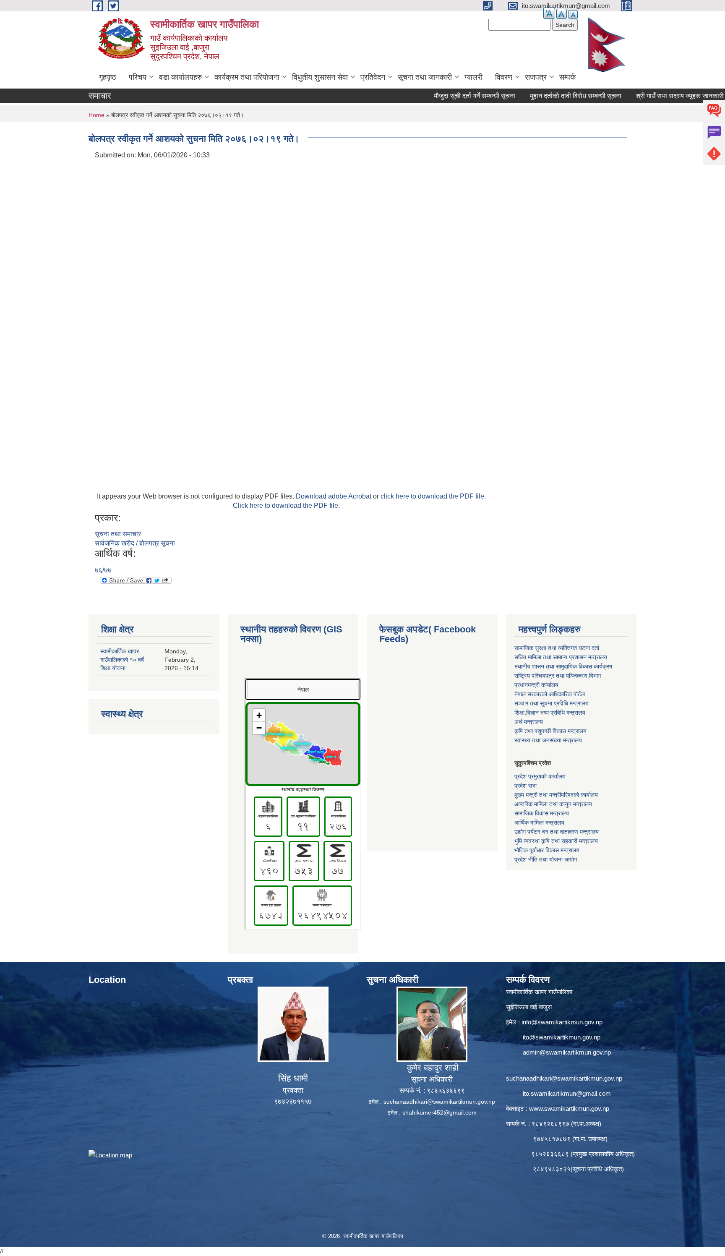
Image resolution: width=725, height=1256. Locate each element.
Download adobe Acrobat (334, 496)
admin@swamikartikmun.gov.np (567, 1052)
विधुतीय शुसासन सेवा (320, 77)
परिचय (137, 77)
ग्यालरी (473, 77)
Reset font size (561, 14)
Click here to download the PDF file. (286, 505)
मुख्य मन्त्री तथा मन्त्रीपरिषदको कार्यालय (556, 794)
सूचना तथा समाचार (118, 534)
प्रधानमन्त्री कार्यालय (536, 685)
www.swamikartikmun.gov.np (569, 1108)
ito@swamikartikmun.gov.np (561, 1037)
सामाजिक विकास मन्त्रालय (541, 813)
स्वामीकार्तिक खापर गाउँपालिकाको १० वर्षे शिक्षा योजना (122, 659)
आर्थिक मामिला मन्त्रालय (539, 822)
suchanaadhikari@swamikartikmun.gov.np (439, 1101)
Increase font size (549, 13)
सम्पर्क (567, 77)
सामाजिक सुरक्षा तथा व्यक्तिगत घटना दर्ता (556, 648)
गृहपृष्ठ (107, 77)
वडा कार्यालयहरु (180, 77)
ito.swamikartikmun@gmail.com (567, 1093)
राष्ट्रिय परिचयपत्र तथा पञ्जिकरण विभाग (557, 675)
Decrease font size (573, 14)
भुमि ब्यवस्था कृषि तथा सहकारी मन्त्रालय (556, 841)
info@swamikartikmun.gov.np (562, 1022)
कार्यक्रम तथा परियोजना (246, 77)
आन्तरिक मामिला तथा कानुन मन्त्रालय (553, 804)
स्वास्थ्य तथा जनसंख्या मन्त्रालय (548, 740)
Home (96, 115)
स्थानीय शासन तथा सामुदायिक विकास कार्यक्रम (563, 666)
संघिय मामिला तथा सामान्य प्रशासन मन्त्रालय (560, 657)
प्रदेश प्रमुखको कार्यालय (540, 776)
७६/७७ (103, 570)
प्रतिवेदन (372, 77)
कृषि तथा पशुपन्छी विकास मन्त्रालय (550, 731)
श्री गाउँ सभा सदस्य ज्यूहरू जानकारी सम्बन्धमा (661, 95)
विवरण (503, 77)
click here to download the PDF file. (433, 496)
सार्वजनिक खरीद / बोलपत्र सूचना (135, 543)
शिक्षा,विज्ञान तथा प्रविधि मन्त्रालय (549, 712)
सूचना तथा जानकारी (425, 77)
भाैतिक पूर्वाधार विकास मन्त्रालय (546, 850)
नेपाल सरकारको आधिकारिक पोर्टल (549, 694)
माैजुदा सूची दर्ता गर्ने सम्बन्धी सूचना (444, 95)
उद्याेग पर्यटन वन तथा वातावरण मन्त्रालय (556, 831)
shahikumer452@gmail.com (439, 1112)
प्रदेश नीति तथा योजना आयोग (545, 859)
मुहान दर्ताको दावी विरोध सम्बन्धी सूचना (546, 95)
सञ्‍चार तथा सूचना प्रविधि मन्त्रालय (551, 703)
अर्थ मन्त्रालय (528, 721)
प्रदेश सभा (525, 785)
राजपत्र (536, 77)
